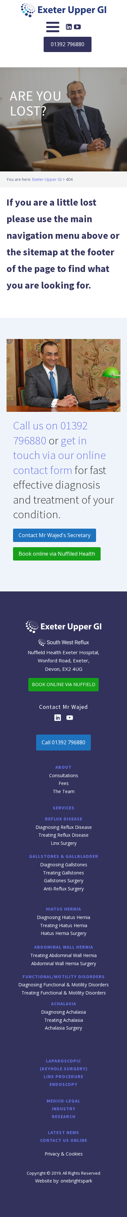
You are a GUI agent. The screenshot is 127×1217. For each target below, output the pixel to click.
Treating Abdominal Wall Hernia (63, 955)
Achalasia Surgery (63, 1028)
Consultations (63, 775)
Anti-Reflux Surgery (64, 889)
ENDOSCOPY (63, 1084)
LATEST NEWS (63, 1132)
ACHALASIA (63, 1004)
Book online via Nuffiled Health (57, 553)
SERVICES (64, 808)
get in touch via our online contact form (59, 455)
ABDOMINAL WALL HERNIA (63, 947)
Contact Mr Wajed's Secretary (55, 535)
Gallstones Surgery (63, 880)
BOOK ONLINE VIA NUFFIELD (63, 684)
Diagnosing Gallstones (63, 864)
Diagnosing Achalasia (63, 1012)
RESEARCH (64, 1116)
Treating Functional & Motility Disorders (63, 993)
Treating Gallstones (63, 873)
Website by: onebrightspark (63, 1181)
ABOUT (63, 767)
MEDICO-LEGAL (63, 1101)
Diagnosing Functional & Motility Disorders (63, 984)
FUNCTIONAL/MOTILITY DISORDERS (63, 977)
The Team (64, 791)
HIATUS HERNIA (63, 909)
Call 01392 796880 (63, 742)
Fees (64, 783)
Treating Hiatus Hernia (63, 925)
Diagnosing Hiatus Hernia (63, 917)
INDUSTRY (64, 1109)
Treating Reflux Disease (63, 835)
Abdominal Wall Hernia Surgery (63, 963)
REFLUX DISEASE (63, 819)
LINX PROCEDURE (63, 1076)
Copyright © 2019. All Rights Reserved (63, 1173)
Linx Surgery (64, 843)
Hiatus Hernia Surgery (63, 933)
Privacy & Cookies (64, 1154)
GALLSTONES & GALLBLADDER (63, 856)
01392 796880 (67, 44)
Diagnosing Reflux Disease (63, 827)
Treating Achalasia (63, 1020)
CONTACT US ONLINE (63, 1140)
